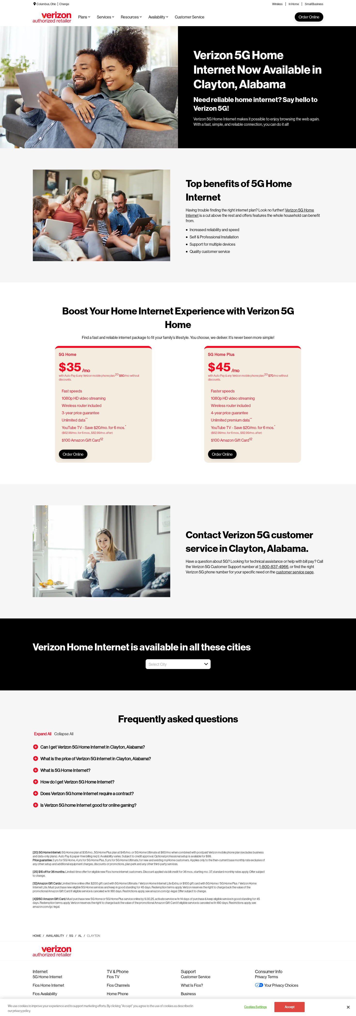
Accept (290, 1007)
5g (71, 936)
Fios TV (113, 976)
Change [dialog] (64, 4)
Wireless (277, 4)
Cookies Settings (255, 1007)
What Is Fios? (192, 985)
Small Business (314, 4)
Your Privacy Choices (281, 985)
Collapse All (63, 733)
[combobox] (173, 664)
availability (55, 936)
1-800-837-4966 (273, 566)
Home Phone (117, 993)
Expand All (42, 733)
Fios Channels (118, 985)
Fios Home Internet (48, 985)
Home (37, 936)
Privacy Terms (266, 976)
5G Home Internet (47, 976)
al (80, 936)
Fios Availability (45, 993)
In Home (294, 4)
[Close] (348, 1007)
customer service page (295, 572)
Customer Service (195, 976)
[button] (206, 664)
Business (188, 993)
